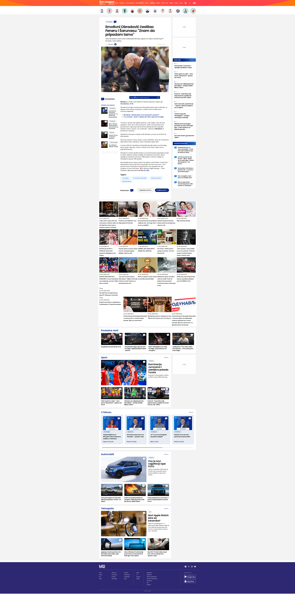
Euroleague (109, 22)
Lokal (125, 578)
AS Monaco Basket (156, 178)
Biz (100, 576)
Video (176, 3)
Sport (100, 574)
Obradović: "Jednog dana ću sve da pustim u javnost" (141, 115)
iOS (150, 512)
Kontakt (149, 584)
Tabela (171, 3)
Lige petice (105, 397)
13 (118, 418)
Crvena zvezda (130, 3)
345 (175, 147)
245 (106, 108)
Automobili (127, 576)
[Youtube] (195, 566)
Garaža (128, 494)
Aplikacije (149, 580)
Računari (128, 548)
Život (100, 578)
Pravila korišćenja (152, 576)
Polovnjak (105, 494)
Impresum (149, 574)
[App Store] (190, 581)
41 (168, 334)
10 (189, 418)
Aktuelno (151, 457)
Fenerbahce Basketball (140, 178)
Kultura (114, 576)
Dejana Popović (108, 442)
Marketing (149, 572)
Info (100, 572)
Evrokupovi (112, 108)
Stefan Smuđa (131, 442)
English (138, 576)
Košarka (151, 361)
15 (166, 418)
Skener (158, 3)
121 (175, 176)
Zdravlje (114, 572)
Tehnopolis (127, 574)
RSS (147, 582)
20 (106, 142)
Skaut (146, 3)
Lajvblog (152, 3)
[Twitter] (189, 566)
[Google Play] (190, 577)
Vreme (138, 578)
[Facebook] (185, 566)
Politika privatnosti (152, 578)
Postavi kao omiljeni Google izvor (139, 97)
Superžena (114, 578)
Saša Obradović (126, 181)
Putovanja (114, 574)
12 (142, 418)
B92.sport (111, 44)
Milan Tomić (154, 442)
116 (175, 182)
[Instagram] (192, 566)
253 (175, 157)
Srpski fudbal (152, 397)
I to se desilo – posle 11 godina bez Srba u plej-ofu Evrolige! (143, 117)
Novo (116, 3)
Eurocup (182, 3)
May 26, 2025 (145, 170)
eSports (126, 572)
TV (137, 574)
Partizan (121, 3)
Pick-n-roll (165, 3)
